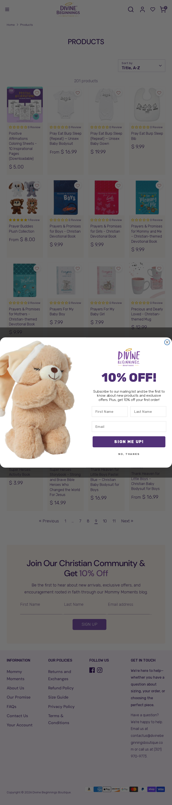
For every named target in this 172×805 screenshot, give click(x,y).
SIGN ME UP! (129, 441)
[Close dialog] (167, 342)
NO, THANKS (129, 454)
